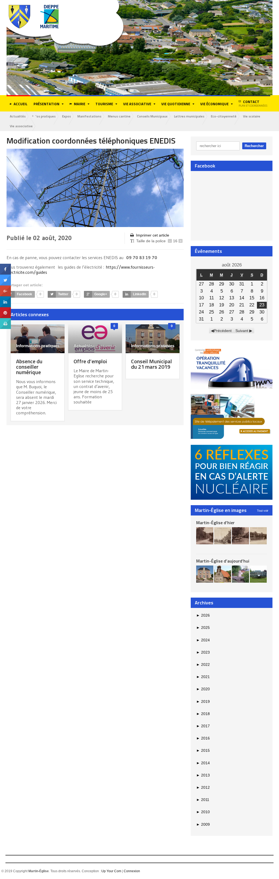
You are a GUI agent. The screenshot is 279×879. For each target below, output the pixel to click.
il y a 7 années (162, 346)
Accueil (21, 104)
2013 (203, 775)
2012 (203, 787)
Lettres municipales (189, 116)
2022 (203, 664)
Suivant (241, 330)
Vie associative (21, 126)
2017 (203, 726)
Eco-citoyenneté (223, 116)
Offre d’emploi (90, 361)
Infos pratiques (44, 116)
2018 (203, 714)
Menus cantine (119, 116)
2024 (203, 640)
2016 (203, 738)
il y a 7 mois (49, 346)
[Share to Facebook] (5, 265)
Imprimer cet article (152, 235)
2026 (203, 615)
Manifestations (89, 116)
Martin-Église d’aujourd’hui (222, 561)
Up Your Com (111, 871)
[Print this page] (5, 320)
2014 (203, 763)
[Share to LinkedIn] (5, 298)
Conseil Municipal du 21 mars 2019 (151, 364)
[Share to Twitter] (5, 276)
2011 (202, 799)
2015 (203, 750)
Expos (66, 116)
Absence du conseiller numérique (29, 366)
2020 (203, 689)
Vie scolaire (251, 116)
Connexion (132, 871)
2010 (203, 812)
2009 (203, 824)
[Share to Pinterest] (5, 309)
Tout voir (262, 510)
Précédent (223, 330)
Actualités (18, 116)
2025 (203, 627)
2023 (203, 652)
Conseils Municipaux (152, 116)
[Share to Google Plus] (5, 287)
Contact (253, 103)
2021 (203, 677)
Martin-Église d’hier (215, 522)
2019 (203, 701)
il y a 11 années (104, 346)
